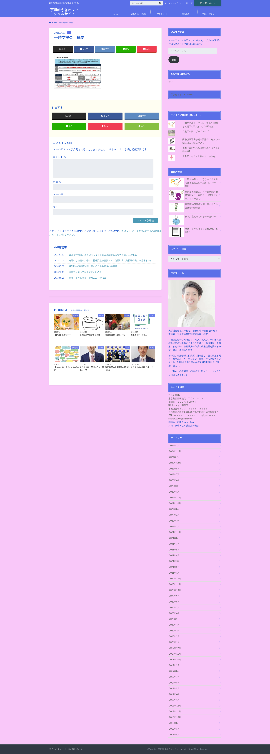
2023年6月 (174, 480)
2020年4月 (174, 624)
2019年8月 (174, 671)
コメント (59, 157)
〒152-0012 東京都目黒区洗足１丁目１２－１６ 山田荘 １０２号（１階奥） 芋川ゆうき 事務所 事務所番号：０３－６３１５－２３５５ (188, 402)
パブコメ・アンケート (209, 14)
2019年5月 (174, 688)
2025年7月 (174, 445)
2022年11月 (175, 497)
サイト (56, 207)
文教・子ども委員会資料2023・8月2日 (87, 278)
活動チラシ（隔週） (139, 14)
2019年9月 (174, 665)
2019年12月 (175, 648)
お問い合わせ (209, 3)
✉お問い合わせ (75, 749)
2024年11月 (175, 451)
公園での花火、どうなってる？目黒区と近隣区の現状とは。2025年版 (103, 254)
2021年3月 (174, 561)
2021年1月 (174, 572)
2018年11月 (175, 711)
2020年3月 (174, 630)
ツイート (172, 82)
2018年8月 (174, 723)
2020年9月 (174, 596)
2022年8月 (174, 509)
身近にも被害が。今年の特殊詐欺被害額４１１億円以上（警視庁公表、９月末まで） (110, 260)
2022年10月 (175, 503)
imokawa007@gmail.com (180, 418)
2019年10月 (175, 659)
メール (58, 194)
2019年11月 (175, 653)
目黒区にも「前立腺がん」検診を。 (199, 156)
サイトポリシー (56, 749)
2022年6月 (174, 515)
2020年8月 (174, 601)
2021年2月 (174, 567)
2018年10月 (175, 717)
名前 (57, 182)
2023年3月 (174, 486)
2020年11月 (175, 584)
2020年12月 (175, 578)
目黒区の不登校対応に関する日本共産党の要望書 (93, 266)
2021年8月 (174, 538)
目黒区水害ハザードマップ (195, 131)
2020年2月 (174, 636)
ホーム (115, 14)
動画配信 (185, 14)
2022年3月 (174, 520)
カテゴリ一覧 (186, 3)
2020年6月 (174, 613)
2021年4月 (174, 555)
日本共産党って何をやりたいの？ (85, 272)
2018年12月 (175, 705)
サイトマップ (172, 3)
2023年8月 (174, 468)
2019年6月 (174, 682)
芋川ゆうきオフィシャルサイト (64, 12)
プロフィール (162, 14)
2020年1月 (174, 642)
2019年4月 (174, 694)
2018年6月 (174, 728)
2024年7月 (174, 457)
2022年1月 (174, 526)
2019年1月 (174, 700)
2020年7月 (174, 607)
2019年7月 (174, 677)
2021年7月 (174, 543)
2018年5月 (174, 734)
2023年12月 (175, 462)
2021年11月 (175, 532)
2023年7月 (174, 474)
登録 (174, 59)
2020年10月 (175, 590)
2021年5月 (174, 549)
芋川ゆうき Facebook (182, 94)
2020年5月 (174, 619)
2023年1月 (174, 491)
